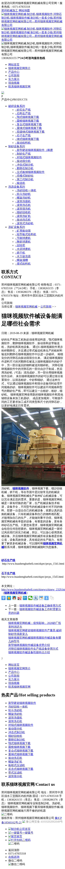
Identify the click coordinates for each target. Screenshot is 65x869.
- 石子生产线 (23, 135)
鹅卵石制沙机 (16, 739)
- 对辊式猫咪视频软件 (28, 157)
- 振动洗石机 (23, 219)
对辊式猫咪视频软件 (20, 724)
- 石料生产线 (23, 113)
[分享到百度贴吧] (36, 598)
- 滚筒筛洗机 (23, 208)
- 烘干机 (20, 252)
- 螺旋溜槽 (21, 259)
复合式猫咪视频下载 (20, 750)
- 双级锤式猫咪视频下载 (30, 131)
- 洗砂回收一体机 (25, 190)
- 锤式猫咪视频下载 (27, 139)
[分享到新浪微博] (20, 598)
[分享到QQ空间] (9, 598)
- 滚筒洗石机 (23, 205)
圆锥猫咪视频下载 (19, 746)
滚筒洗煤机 (15, 717)
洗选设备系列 (16, 186)
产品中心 (13, 71)
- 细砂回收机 (23, 212)
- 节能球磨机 (23, 237)
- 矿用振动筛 (23, 230)
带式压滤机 (15, 772)
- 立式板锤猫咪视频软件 (30, 172)
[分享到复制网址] (52, 598)
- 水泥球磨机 (23, 248)
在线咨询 (13, 856)
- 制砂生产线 (23, 153)
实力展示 (13, 79)
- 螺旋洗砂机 (23, 197)
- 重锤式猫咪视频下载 (28, 128)
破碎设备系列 (16, 106)
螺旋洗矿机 (15, 761)
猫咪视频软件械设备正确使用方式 (40, 605)
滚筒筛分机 (15, 776)
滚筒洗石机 (15, 721)
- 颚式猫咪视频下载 (27, 117)
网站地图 (24, 10)
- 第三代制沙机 (24, 179)
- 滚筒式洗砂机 (24, 223)
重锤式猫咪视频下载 (20, 754)
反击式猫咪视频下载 (20, 768)
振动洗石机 (15, 757)
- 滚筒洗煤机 (23, 201)
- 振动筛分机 (23, 161)
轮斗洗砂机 (15, 710)
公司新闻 (13, 75)
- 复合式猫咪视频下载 (28, 124)
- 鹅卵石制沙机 (24, 168)
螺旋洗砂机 (15, 713)
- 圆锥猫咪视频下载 (27, 120)
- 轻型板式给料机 (25, 234)
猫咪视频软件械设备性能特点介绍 (29, 652)
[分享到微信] (30, 598)
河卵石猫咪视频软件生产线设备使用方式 (33, 648)
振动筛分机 (15, 728)
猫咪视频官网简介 (19, 68)
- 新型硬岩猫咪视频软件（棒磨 (34, 150)
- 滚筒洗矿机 (23, 216)
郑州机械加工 (9, 10)
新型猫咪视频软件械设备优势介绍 (29, 645)
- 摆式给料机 (23, 263)
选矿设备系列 (16, 226)
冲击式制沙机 (16, 732)
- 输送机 (20, 183)
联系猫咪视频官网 (19, 86)
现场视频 (13, 82)
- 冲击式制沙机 (24, 164)
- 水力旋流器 (23, 256)
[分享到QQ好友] (14, 598)
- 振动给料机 (23, 142)
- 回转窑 (20, 245)
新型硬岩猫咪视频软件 (22, 702)
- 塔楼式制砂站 (24, 175)
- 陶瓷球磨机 (23, 241)
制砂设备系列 (16, 146)
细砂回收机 (15, 735)
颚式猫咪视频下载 (19, 743)
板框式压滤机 (16, 765)
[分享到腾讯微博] (25, 598)
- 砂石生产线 (23, 109)
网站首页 (13, 64)
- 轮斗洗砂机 (23, 194)
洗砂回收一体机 (18, 706)
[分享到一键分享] (46, 598)
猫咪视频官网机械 (26, 306)
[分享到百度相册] (41, 598)
